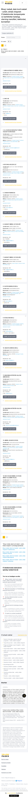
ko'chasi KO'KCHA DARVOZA (16, 77)
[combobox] (23, 2)
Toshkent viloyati (15, 76)
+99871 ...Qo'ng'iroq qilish (9, 212)
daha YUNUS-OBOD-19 (16, 173)
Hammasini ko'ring (22, 635)
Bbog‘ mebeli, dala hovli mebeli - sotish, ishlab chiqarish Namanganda (14, 556)
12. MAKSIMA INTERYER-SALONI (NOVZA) (12, 409)
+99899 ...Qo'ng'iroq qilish (10, 118)
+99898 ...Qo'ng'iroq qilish (10, 336)
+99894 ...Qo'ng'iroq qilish (10, 181)
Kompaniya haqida (5, 762)
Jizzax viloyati (15, 263)
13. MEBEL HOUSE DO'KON (10, 440)
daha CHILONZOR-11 (18, 200)
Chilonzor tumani (6, 293)
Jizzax (19, 263)
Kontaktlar (3, 766)
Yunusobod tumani (7, 173)
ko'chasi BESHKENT (13, 141)
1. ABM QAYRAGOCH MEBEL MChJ (12, 70)
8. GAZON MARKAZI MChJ (10, 286)
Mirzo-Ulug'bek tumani (8, 486)
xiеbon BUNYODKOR (19, 417)
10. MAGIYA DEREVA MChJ (10, 348)
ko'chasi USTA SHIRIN (19, 231)
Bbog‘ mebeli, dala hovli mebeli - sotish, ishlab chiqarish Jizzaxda (14, 552)
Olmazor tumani (10, 231)
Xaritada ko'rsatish (6, 80)
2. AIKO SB (6, 98)
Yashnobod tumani (7, 517)
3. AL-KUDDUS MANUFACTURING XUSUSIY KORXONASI (12, 130)
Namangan (5, 355)
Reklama (3, 769)
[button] (14, 91)
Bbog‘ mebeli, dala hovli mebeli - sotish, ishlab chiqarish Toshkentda (14, 560)
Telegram (19, 780)
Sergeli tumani (10, 105)
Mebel (5, 49)
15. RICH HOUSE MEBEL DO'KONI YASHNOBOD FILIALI (12, 507)
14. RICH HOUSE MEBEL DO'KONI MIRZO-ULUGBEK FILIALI (12, 476)
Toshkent (21, 76)
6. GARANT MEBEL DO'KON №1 (12, 224)
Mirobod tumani (10, 385)
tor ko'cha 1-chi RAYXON (19, 105)
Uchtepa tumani (6, 77)
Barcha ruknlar (5, 759)
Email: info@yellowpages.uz (8, 777)
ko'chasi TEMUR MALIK (18, 486)
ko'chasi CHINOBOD (15, 325)
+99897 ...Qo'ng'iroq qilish (10, 87)
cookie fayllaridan (11, 793)
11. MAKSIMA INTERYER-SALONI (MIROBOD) (12, 376)
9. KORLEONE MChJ (8, 317)
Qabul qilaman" (14, 795)
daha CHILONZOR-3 (14, 293)
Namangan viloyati (19, 354)
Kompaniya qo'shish (6, 772)
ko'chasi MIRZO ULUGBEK (16, 517)
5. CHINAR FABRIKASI (9, 192)
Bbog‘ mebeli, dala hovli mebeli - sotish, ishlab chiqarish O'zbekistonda (14, 548)
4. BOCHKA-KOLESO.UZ (9, 164)
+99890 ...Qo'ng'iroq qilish (10, 153)
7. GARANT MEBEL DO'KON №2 (12, 257)
